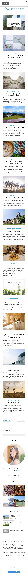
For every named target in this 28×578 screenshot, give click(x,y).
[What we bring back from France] (8, 501)
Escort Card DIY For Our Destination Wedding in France (16, 530)
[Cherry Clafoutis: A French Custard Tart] (8, 490)
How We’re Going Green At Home (14, 300)
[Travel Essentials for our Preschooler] (19, 501)
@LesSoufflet (17, 568)
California (9, 400)
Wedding (14, 21)
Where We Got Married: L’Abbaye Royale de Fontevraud (14, 231)
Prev (5, 22)
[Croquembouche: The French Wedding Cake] (19, 490)
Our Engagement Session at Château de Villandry (14, 94)
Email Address (6, 430)
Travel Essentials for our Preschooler (15, 516)
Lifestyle (15, 297)
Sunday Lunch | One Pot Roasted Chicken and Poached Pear (14, 162)
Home (11, 297)
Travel (16, 19)
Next (23, 22)
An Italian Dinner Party (14, 266)
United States (16, 125)
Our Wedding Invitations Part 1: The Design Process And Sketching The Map (14, 57)
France (12, 19)
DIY (11, 53)
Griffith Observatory (14, 370)
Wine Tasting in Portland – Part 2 (14, 127)
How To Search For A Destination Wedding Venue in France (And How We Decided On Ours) (14, 335)
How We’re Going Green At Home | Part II (17, 523)
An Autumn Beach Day (14, 402)
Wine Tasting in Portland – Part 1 (14, 197)
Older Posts (20, 420)
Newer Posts (7, 420)
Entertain (14, 159)
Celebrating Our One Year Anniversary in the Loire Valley (14, 24)
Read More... (18, 470)
